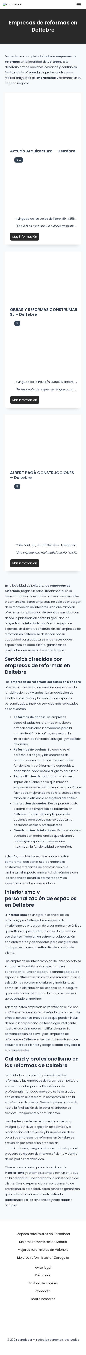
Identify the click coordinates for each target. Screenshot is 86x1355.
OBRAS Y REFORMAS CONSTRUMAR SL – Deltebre (43, 312)
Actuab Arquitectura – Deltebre (42, 151)
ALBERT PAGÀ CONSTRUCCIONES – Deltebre (42, 475)
